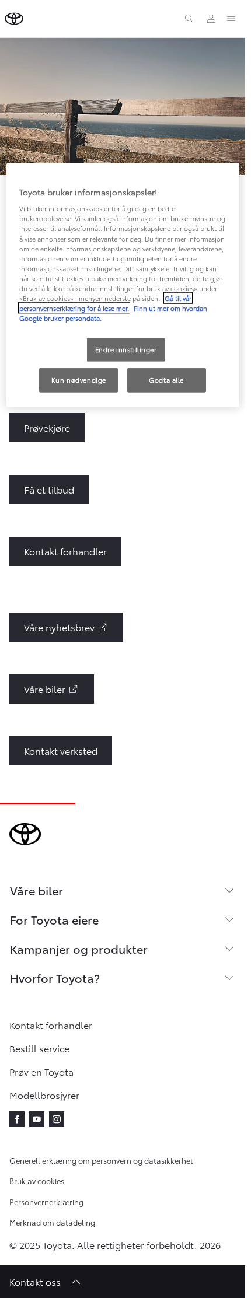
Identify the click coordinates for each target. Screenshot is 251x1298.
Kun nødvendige (78, 379)
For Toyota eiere (54, 919)
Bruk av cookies (36, 1180)
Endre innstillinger (126, 349)
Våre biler (36, 890)
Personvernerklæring (46, 1201)
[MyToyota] (211, 18)
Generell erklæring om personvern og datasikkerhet (101, 1160)
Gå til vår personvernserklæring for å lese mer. (105, 303)
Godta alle (166, 379)
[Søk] (189, 18)
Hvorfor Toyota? (55, 977)
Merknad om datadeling (52, 1222)
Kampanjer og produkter (79, 948)
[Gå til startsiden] (14, 18)
